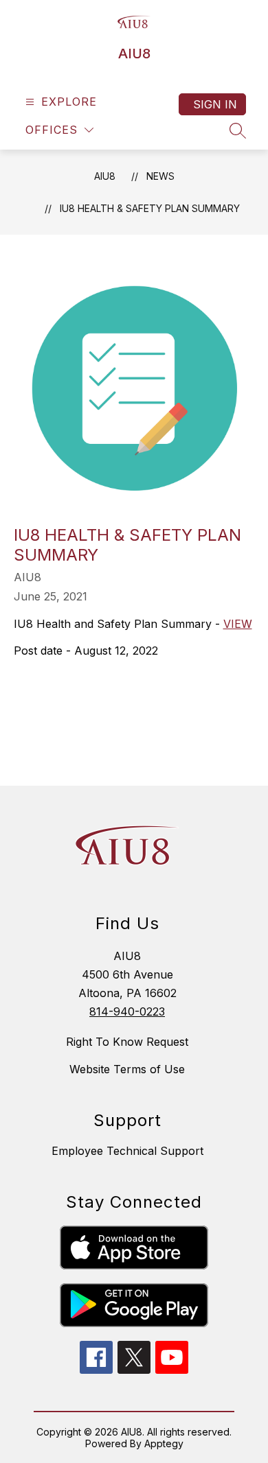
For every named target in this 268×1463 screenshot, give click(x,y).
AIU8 (104, 176)
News (160, 176)
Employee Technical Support (127, 1151)
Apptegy (163, 1443)
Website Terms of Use (127, 1069)
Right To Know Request (127, 1042)
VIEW (237, 624)
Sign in (215, 104)
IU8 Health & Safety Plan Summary (150, 208)
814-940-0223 (127, 1011)
